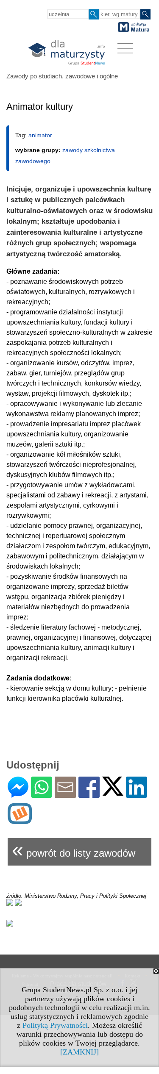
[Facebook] (89, 794)
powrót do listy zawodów (73, 849)
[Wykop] (20, 820)
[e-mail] (65, 794)
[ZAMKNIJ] (79, 1052)
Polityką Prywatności (55, 1025)
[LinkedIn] (136, 794)
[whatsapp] (41, 794)
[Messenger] (18, 794)
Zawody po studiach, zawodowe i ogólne (62, 76)
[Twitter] (112, 792)
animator (40, 135)
